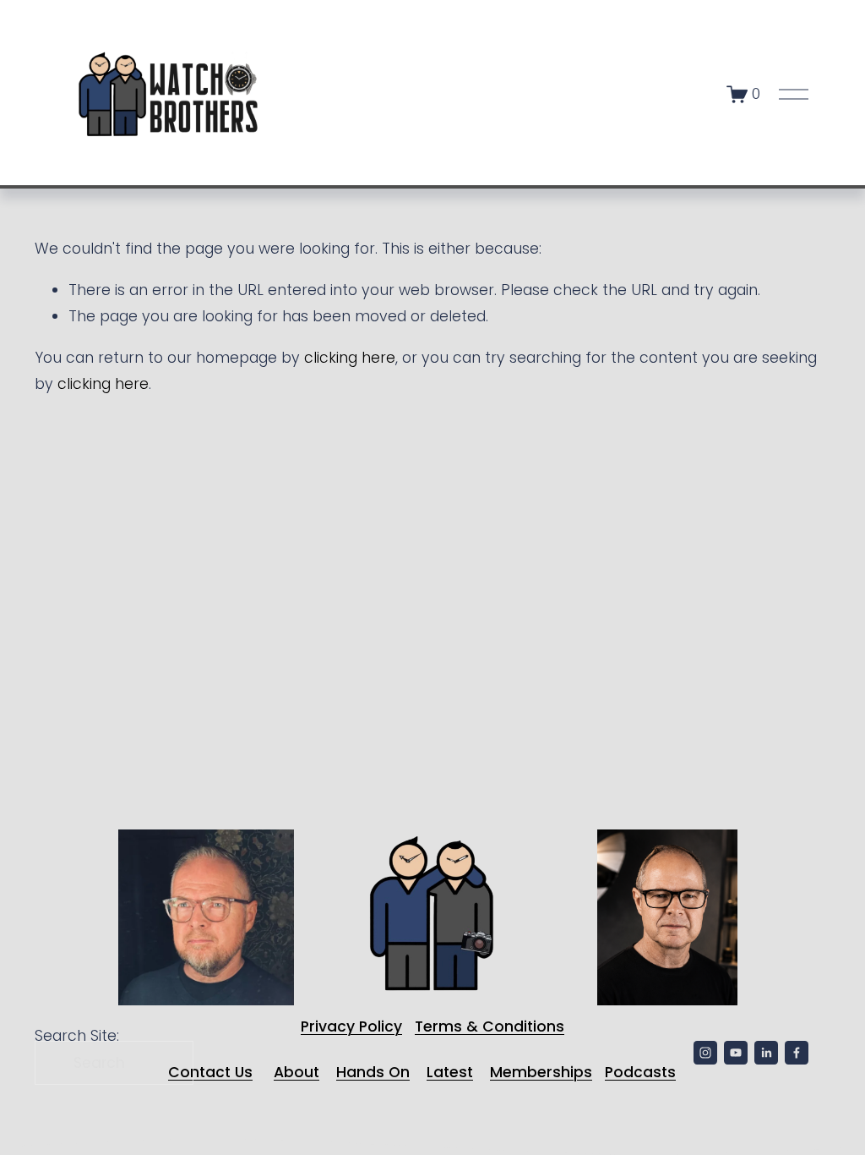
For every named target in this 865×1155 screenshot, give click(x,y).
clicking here (349, 358)
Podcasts (640, 1072)
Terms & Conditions (489, 1026)
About (296, 1072)
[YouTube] (736, 1053)
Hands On (373, 1072)
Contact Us (210, 1072)
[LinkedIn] (766, 1053)
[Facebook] (796, 1053)
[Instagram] (705, 1053)
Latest (450, 1072)
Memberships (541, 1072)
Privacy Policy (351, 1026)
